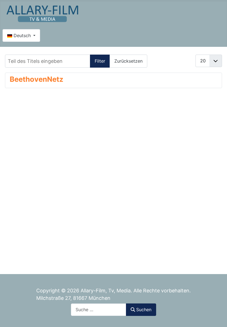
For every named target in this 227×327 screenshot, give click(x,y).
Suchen (143, 309)
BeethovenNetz (36, 79)
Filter (100, 61)
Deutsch (22, 35)
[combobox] (98, 309)
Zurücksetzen (128, 61)
